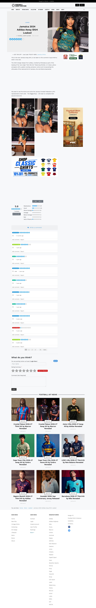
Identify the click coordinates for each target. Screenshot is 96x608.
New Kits (23, 421)
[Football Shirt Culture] (19, 5)
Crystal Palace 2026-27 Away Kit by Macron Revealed (48, 426)
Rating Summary (16, 367)
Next (44, 349)
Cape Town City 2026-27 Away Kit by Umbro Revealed (23, 462)
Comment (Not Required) (18, 375)
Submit (14, 389)
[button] (34, 532)
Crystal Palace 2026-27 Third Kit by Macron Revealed (23, 426)
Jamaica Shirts (41, 54)
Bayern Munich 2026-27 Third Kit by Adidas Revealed (22, 498)
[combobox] (84, 9)
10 (40, 349)
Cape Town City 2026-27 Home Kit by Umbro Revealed (48, 462)
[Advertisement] (34, 80)
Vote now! (17, 214)
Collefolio (52, 1)
